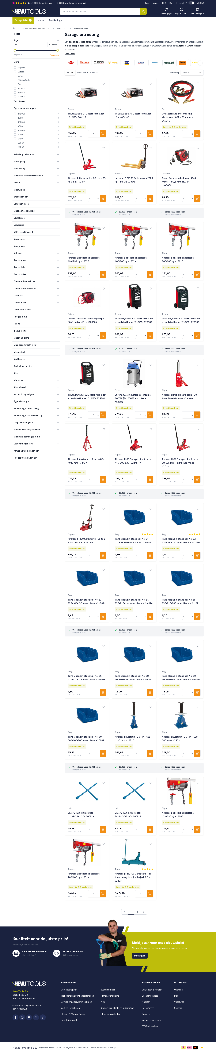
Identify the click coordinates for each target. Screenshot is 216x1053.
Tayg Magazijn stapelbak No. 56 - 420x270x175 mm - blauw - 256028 (86, 677)
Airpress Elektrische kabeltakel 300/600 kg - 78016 (178, 259)
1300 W (21, 122)
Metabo (21, 96)
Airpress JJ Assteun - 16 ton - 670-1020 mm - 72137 (86, 461)
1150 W (21, 113)
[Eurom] (99, 62)
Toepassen (54, 55)
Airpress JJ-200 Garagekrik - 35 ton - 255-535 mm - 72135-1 (86, 540)
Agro (103, 1002)
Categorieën (21, 20)
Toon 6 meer (19, 101)
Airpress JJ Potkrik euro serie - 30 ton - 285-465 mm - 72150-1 (179, 396)
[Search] (143, 11)
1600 (20, 126)
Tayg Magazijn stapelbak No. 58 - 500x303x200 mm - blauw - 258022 (133, 677)
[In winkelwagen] (103, 133)
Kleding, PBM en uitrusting (73, 1014)
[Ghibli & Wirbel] (113, 62)
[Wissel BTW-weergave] (191, 2)
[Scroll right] (200, 63)
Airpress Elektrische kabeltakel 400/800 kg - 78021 (131, 259)
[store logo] (29, 11)
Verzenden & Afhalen (152, 989)
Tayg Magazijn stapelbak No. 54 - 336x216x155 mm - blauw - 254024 (133, 601)
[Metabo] (168, 62)
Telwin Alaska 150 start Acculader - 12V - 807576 (134, 115)
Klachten (146, 1002)
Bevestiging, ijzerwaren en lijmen (76, 1002)
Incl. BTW (200, 3)
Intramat (21, 88)
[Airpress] (71, 62)
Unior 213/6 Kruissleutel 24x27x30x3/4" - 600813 (128, 814)
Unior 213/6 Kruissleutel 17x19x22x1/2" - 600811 (81, 814)
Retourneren (148, 1008)
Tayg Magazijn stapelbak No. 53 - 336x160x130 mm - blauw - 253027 (86, 601)
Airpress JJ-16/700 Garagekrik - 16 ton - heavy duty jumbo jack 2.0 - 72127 (133, 877)
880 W (21, 147)
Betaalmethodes (150, 995)
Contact (178, 1008)
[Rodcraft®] (196, 62)
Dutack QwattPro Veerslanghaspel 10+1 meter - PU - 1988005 (86, 320)
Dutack (21, 71)
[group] (147, 534)
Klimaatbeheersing (110, 995)
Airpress (21, 67)
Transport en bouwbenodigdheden (77, 995)
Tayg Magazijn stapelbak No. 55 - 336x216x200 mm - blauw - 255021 (181, 601)
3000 (20, 134)
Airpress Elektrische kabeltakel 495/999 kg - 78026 (84, 259)
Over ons (178, 989)
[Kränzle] (154, 62)
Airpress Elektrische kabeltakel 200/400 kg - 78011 (84, 875)
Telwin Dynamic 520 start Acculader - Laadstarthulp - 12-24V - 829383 (181, 320)
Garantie (146, 1014)
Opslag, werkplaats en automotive (36, 28)
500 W (21, 142)
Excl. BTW (183, 3)
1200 (20, 117)
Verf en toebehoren (70, 1008)
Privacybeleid (69, 1047)
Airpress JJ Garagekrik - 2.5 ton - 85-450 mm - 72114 (87, 179)
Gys (19, 84)
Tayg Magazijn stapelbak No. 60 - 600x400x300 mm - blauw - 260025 (86, 738)
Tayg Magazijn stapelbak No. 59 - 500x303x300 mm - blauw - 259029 (181, 677)
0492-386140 (19, 1009)
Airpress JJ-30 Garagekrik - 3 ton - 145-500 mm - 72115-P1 (133, 461)
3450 (20, 138)
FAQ (164, 3)
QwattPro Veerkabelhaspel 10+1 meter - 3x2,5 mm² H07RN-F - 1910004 (179, 181)
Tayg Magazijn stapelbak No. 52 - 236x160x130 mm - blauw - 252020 (181, 540)
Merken (41, 20)
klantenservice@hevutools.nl (26, 1005)
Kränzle (21, 92)
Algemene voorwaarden (50, 1047)
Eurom (20, 75)
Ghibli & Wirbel (24, 80)
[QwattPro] (182, 62)
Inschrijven (139, 955)
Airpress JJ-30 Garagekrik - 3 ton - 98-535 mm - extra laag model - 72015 (180, 462)
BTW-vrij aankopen (151, 1026)
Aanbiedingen (56, 20)
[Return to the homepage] (13, 28)
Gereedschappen (69, 989)
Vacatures (179, 1002)
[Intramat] (140, 62)
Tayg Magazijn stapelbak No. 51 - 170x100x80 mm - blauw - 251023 (133, 540)
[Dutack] (85, 62)
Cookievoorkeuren (98, 1047)
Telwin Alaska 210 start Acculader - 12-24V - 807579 (87, 115)
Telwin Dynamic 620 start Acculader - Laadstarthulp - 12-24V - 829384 (87, 396)
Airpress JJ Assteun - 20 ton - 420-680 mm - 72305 (180, 738)
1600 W (21, 130)
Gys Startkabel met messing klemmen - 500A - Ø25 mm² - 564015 (177, 117)
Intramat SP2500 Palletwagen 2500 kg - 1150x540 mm (134, 179)
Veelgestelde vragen (151, 1020)
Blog (172, 3)
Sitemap (112, 1047)
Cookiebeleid (82, 1047)
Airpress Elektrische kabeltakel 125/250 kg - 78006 (178, 814)
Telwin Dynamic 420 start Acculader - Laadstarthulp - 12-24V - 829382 (134, 320)
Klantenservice (152, 3)
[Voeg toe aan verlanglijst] (103, 83)
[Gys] (127, 62)
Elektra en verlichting (111, 1014)
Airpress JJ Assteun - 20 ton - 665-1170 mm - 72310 (133, 738)
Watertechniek (108, 989)
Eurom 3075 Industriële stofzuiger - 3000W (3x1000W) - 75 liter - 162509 (134, 398)
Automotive (62, 28)
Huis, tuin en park (69, 1020)
